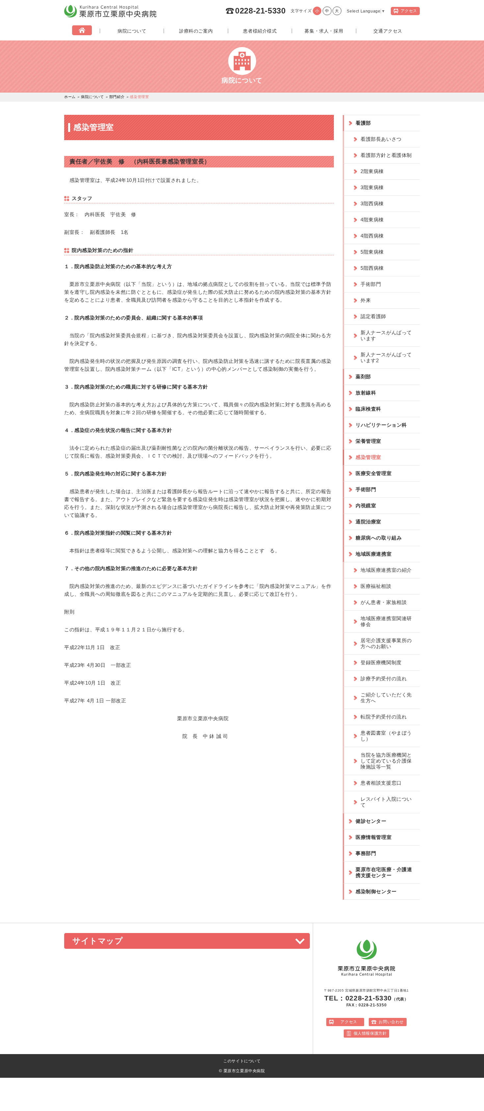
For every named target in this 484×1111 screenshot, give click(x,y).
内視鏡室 (366, 505)
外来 (366, 300)
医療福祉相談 (376, 586)
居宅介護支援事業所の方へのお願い (386, 643)
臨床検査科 (368, 409)
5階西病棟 (372, 268)
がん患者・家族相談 (384, 602)
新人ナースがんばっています (386, 335)
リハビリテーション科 (381, 425)
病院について (132, 31)
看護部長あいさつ (381, 139)
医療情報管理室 (373, 837)
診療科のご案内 (196, 31)
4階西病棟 (372, 236)
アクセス (348, 1022)
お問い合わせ (391, 1022)
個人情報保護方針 (370, 1033)
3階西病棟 (372, 203)
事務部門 (366, 853)
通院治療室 (368, 521)
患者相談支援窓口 (381, 783)
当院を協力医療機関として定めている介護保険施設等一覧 (386, 761)
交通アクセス (387, 31)
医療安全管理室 (373, 473)
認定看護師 (373, 316)
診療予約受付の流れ (384, 678)
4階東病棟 (372, 219)
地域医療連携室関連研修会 (386, 621)
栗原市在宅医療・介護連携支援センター (384, 872)
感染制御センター (376, 891)
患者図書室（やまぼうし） (386, 736)
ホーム (70, 97)
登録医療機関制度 (381, 662)
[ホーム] (82, 31)
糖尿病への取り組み (379, 538)
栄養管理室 (368, 441)
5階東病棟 (372, 252)
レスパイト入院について (386, 802)
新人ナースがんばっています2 (386, 357)
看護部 (363, 123)
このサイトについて (241, 1061)
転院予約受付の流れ (384, 717)
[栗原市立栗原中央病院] (110, 16)
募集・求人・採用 (324, 31)
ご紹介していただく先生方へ (386, 697)
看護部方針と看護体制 (386, 155)
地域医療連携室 (373, 554)
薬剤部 (363, 376)
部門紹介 (116, 97)
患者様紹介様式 (260, 31)
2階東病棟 (372, 171)
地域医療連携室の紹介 (386, 570)
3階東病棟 (372, 187)
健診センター (371, 821)
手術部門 (371, 284)
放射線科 (366, 392)
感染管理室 (368, 457)
